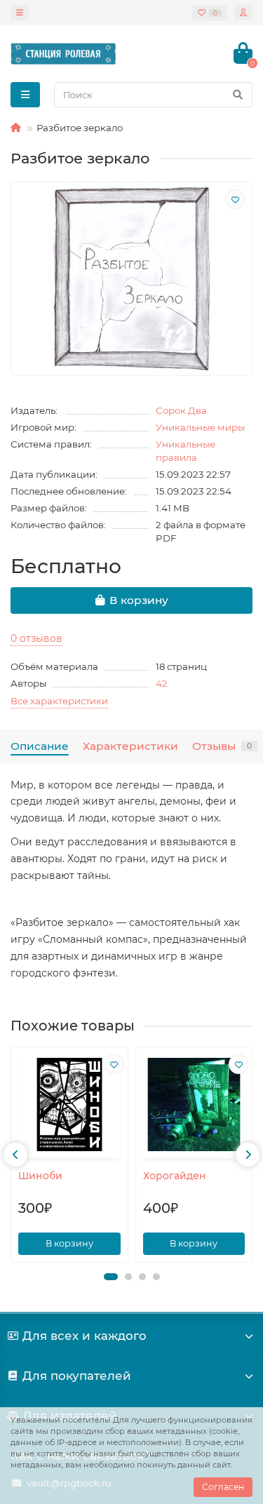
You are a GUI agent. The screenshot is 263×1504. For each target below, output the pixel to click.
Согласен (223, 1487)
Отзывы (222, 746)
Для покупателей (76, 1376)
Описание (40, 746)
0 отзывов (36, 638)
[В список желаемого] (235, 199)
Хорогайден (174, 1175)
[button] (111, 1276)
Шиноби (40, 1175)
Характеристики (130, 746)
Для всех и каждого (84, 1336)
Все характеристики (59, 700)
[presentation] (15, 1155)
